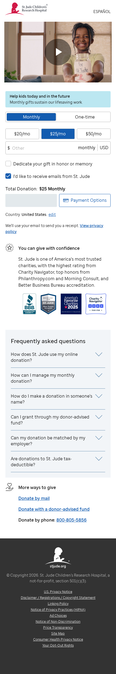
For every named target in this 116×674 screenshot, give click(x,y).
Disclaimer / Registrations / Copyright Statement (58, 597)
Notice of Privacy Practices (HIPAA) (58, 609)
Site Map (58, 633)
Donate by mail (34, 498)
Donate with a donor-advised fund (54, 509)
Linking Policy (58, 603)
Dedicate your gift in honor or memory (52, 164)
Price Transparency (58, 627)
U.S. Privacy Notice (58, 591)
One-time (85, 117)
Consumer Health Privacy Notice (58, 639)
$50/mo (94, 134)
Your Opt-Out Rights (58, 645)
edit (52, 214)
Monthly (31, 117)
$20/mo (22, 134)
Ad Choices (58, 615)
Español (102, 11)
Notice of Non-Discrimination (58, 621)
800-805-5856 (71, 520)
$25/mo (58, 134)
